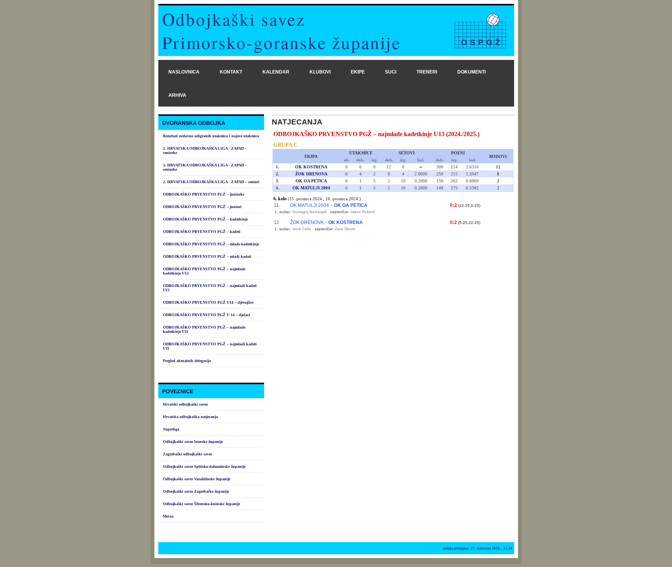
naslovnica (184, 72)
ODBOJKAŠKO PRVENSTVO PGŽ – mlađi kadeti (207, 256)
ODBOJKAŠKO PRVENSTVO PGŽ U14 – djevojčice (208, 302)
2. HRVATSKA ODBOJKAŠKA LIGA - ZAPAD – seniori (211, 182)
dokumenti (471, 72)
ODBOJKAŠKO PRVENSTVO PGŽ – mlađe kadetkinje (211, 244)
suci (390, 72)
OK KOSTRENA (311, 166)
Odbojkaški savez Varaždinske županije (196, 479)
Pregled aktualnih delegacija (187, 361)
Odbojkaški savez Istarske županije (193, 441)
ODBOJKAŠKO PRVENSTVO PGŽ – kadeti (201, 231)
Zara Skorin (345, 229)
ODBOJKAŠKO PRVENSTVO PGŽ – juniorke (203, 194)
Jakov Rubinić (362, 212)
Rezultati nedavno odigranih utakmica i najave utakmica (211, 136)
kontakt (231, 72)
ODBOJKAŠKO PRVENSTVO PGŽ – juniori (202, 207)
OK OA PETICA (311, 180)
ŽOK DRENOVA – (326, 222)
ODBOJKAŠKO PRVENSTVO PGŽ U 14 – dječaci (206, 315)
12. (277, 222)
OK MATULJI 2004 (311, 188)
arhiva (177, 95)
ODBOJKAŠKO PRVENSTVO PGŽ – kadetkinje (205, 219)
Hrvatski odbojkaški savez (185, 404)
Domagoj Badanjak (309, 212)
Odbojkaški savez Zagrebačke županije (196, 491)
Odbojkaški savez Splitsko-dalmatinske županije (204, 466)
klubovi (320, 72)
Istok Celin (301, 229)
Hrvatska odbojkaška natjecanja (190, 417)
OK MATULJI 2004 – (329, 205)
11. (277, 205)
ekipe (358, 72)
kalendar (275, 72)
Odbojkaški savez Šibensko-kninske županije (201, 504)
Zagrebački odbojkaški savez (187, 454)
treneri (426, 72)
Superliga (171, 429)
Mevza (168, 516)
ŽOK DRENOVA (311, 174)
